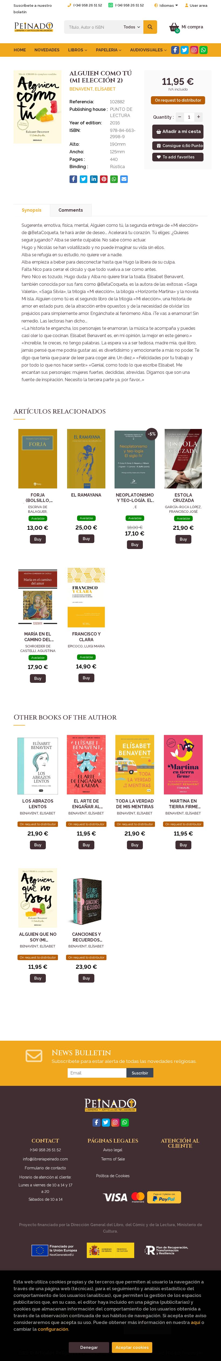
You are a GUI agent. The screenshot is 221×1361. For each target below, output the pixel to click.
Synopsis (32, 210)
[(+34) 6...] (203, 50)
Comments (70, 210)
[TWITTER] (185, 50)
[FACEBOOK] (175, 50)
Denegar (89, 1347)
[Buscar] (150, 27)
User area (199, 5)
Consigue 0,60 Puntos (183, 145)
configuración (53, 1329)
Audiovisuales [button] (147, 50)
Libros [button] (76, 50)
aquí (195, 1322)
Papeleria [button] (107, 50)
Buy (38, 539)
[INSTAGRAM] (194, 50)
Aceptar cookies (132, 1347)
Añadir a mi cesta (182, 131)
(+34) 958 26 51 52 (87, 5)
